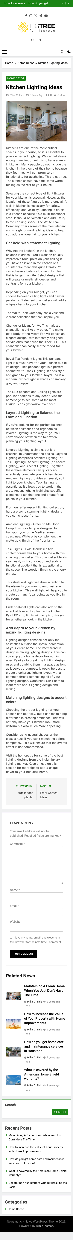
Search (10, 1105)
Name (15, 890)
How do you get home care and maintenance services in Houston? (38, 3)
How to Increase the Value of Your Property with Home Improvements (14, 3)
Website (15, 921)
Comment (17, 844)
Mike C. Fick (17, 95)
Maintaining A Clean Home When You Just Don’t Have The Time (44, 990)
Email (14, 906)
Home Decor (15, 78)
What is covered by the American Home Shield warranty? (41, 1074)
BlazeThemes (44, 1225)
